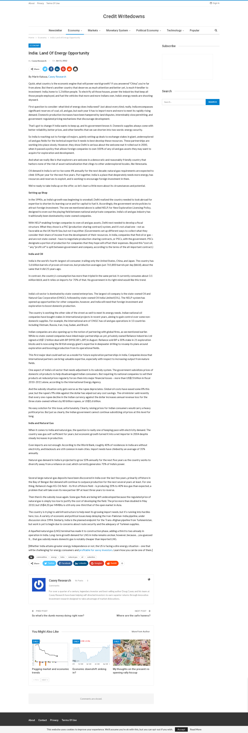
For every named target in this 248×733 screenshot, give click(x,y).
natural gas (72, 557)
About (32, 3)
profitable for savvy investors (96, 550)
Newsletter (55, 30)
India (62, 557)
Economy (74, 30)
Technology (174, 30)
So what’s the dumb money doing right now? (58, 615)
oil (82, 557)
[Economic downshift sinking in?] (91, 653)
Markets (93, 30)
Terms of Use (53, 3)
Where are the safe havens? (133, 615)
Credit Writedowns (124, 16)
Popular (194, 30)
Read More (195, 729)
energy (54, 557)
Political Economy (147, 30)
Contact (42, 720)
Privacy (40, 3)
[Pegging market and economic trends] (51, 653)
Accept (181, 729)
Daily (35, 641)
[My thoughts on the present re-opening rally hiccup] (131, 653)
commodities (41, 557)
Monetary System (117, 30)
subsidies (91, 557)
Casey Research (57, 76)
